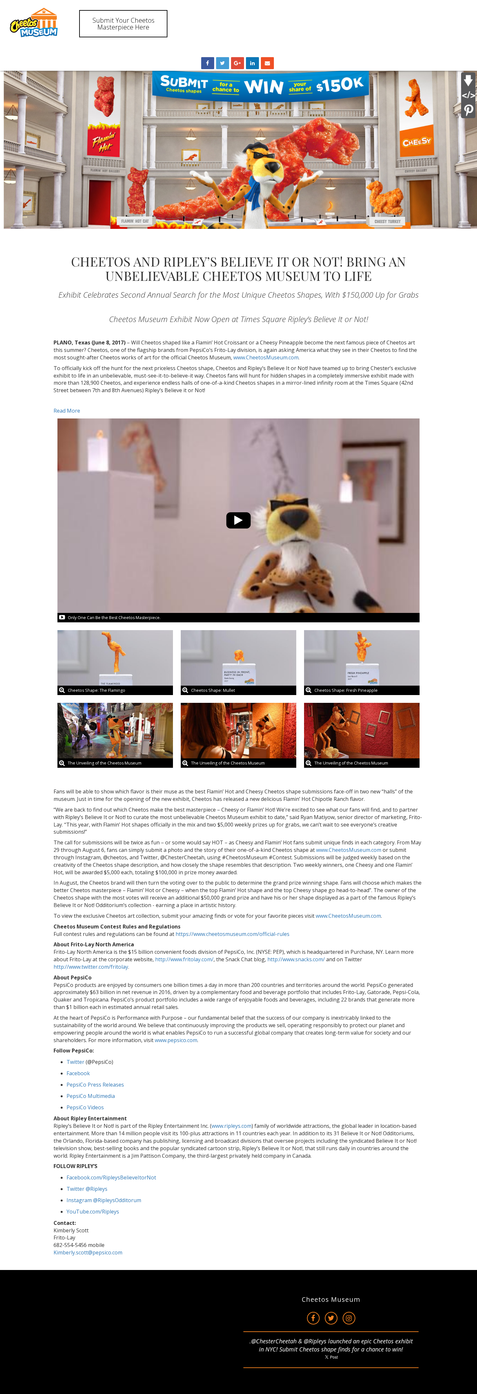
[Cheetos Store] (35, 23)
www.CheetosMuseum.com (266, 357)
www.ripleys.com (231, 1125)
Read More (67, 410)
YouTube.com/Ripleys (93, 1211)
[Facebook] (313, 1318)
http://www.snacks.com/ (296, 959)
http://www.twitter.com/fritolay (91, 966)
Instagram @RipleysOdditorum (104, 1200)
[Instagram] (349, 1318)
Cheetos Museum (331, 1299)
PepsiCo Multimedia (91, 1096)
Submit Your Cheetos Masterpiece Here (123, 23)
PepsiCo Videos (85, 1107)
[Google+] (237, 63)
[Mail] (267, 63)
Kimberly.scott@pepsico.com (88, 1252)
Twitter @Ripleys (87, 1188)
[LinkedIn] (252, 63)
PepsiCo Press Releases (95, 1084)
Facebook (78, 1073)
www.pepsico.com (176, 1040)
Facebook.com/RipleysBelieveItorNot (111, 1177)
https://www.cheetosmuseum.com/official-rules (232, 934)
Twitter (75, 1061)
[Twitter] (331, 1318)
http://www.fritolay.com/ (184, 959)
